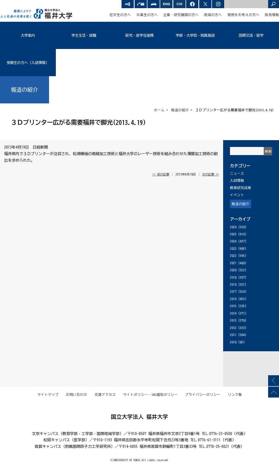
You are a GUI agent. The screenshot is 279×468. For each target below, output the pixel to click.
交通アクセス (105, 394)
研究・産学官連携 (139, 35)
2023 (233, 248)
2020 (233, 270)
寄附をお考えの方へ (243, 15)
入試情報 (237, 180)
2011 (233, 335)
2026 (233, 227)
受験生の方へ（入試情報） (28, 62)
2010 (233, 342)
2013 (233, 320)
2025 (233, 234)
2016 (233, 299)
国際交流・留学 (251, 35)
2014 (233, 313)
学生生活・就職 (83, 35)
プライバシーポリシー (202, 394)
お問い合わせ (76, 394)
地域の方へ (213, 15)
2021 (233, 263)
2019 (233, 277)
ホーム (159, 110)
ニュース (237, 173)
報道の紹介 (180, 110)
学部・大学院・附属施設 (195, 35)
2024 (233, 241)
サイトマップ (48, 394)
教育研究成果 (240, 188)
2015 (233, 306)
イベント (237, 195)
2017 (233, 291)
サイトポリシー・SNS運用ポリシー (150, 394)
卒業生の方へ (147, 15)
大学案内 (28, 35)
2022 (233, 255)
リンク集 (235, 394)
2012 (233, 328)
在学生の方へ (120, 15)
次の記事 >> (210, 174)
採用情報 (272, 15)
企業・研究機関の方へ (181, 15)
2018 (233, 284)
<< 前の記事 (160, 174)
